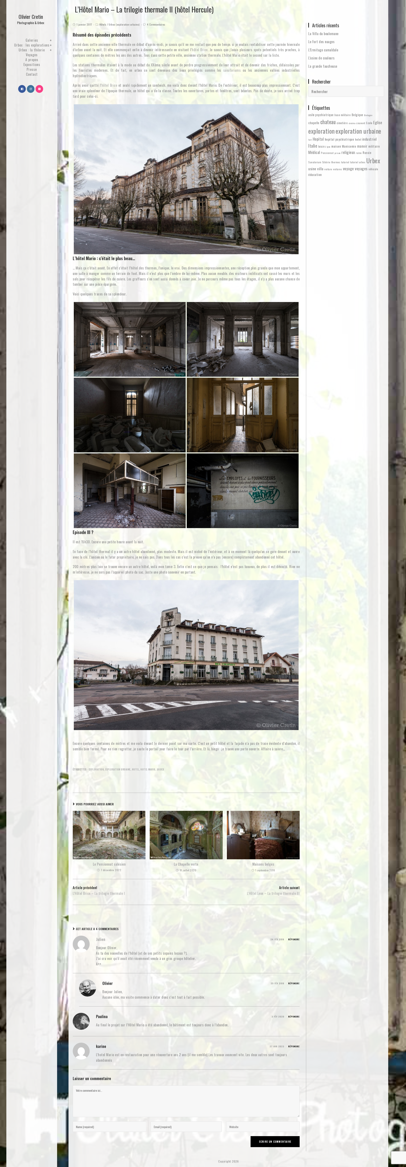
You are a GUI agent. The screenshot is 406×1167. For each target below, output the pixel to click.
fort (310, 139)
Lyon (329, 146)
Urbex (160, 769)
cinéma (352, 123)
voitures (337, 169)
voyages (361, 168)
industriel (369, 139)
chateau (328, 122)
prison (338, 153)
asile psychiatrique (321, 114)
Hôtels (102, 24)
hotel (135, 769)
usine (312, 168)
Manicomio (349, 146)
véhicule (373, 169)
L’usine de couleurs (321, 57)
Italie (312, 145)
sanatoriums (232, 70)
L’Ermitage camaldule (323, 49)
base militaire (343, 115)
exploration (96, 769)
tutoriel (345, 162)
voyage (348, 168)
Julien (100, 939)
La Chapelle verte (186, 864)
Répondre (294, 939)
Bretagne (368, 115)
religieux (348, 152)
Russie (367, 152)
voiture (328, 169)
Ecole (369, 123)
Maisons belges (263, 864)
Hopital (318, 139)
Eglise (377, 122)
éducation (315, 174)
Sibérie (326, 162)
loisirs (322, 146)
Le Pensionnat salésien (109, 864)
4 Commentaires (156, 24)
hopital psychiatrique (339, 139)
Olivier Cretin (30, 19)
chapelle (313, 122)
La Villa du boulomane (323, 33)
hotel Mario (147, 769)
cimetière (342, 123)
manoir (362, 146)
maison (336, 146)
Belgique (357, 114)
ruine (359, 153)
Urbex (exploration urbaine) (124, 24)
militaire (374, 146)
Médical (314, 152)
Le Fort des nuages (321, 41)
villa (320, 168)
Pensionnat (327, 153)
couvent (360, 123)
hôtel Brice (200, 49)
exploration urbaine (117, 769)
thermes (335, 162)
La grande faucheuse (322, 66)
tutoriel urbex (357, 162)
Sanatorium (314, 162)
